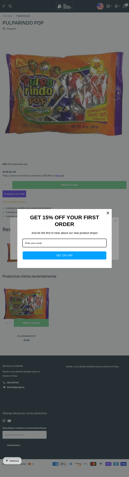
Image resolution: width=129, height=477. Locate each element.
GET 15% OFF (64, 255)
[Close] (108, 213)
